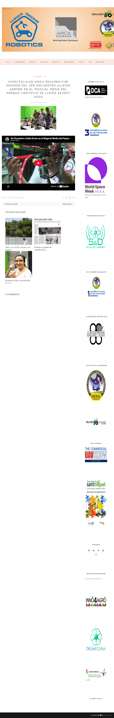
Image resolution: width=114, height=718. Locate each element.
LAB (90, 62)
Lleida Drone (6, 8)
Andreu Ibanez (38, 102)
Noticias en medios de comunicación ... (43, 248)
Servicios (44, 62)
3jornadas (38, 76)
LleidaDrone (20, 62)
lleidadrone (20, 198)
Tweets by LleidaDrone (93, 579)
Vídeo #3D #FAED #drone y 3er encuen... (17, 248)
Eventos (32, 62)
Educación (100, 62)
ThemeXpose (107, 715)
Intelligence (69, 62)
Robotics (56, 62)
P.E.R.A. (81, 62)
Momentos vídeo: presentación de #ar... (17, 281)
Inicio (8, 62)
